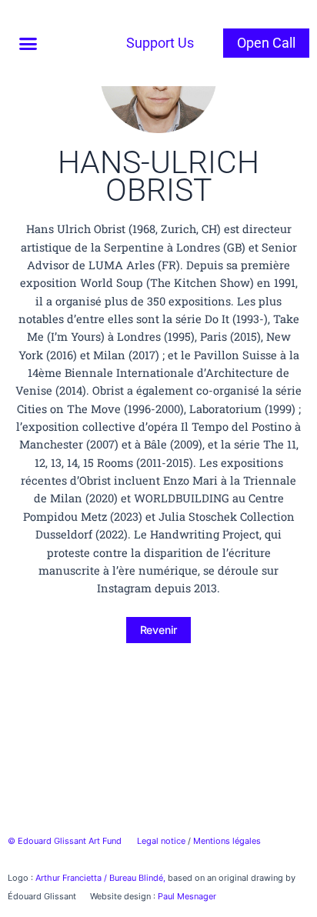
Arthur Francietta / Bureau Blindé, (101, 877)
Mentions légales (227, 840)
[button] (28, 43)
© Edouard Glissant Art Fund (65, 840)
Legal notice (161, 840)
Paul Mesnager (187, 896)
